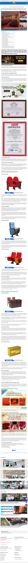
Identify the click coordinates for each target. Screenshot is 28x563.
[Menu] (1, 3)
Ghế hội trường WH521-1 (5, 40)
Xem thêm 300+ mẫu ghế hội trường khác (6, 289)
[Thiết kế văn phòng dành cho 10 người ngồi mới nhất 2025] (14, 463)
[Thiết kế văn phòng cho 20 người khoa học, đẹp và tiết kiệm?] (14, 485)
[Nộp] (26, 1)
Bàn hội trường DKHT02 (5, 45)
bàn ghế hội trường (11, 52)
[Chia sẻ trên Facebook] (12, 450)
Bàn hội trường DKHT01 (5, 43)
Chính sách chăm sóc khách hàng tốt (7, 36)
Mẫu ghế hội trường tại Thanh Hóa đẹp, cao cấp (8, 37)
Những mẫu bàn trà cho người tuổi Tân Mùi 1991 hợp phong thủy (11, 526)
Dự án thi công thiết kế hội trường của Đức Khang (8, 46)
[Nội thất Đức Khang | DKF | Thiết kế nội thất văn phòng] (14, 3)
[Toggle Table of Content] (13, 32)
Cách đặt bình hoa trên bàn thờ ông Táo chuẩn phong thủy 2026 (11, 514)
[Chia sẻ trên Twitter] (14, 450)
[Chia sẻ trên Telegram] (15, 450)
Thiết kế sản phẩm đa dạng (5, 35)
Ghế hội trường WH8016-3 (5, 41)
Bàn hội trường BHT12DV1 (5, 44)
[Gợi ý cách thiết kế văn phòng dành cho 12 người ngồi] (14, 474)
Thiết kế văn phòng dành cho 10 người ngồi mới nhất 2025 (8, 468)
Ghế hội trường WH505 (5, 39)
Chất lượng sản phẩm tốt (5, 34)
